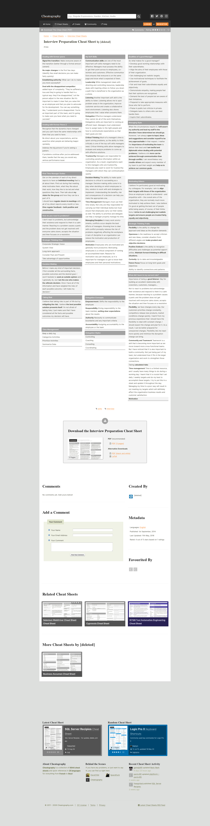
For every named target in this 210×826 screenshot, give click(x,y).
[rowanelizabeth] (131, 571)
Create (77, 24)
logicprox (135, 752)
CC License (82, 805)
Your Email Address (59, 535)
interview (110, 409)
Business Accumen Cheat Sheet (59, 674)
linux (70, 773)
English (143, 527)
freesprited (71, 746)
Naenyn (135, 746)
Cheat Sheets (62, 24)
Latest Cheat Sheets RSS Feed (152, 805)
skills (100, 409)
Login (147, 24)
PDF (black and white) (121, 453)
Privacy (102, 805)
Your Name (55, 530)
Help (105, 24)
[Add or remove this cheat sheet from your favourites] (168, 30)
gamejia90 (138, 767)
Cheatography (49, 767)
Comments (139, 30)
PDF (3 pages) (118, 443)
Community (92, 24)
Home (47, 24)
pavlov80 (138, 774)
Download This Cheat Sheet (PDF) (58, 30)
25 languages (74, 771)
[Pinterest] (161, 16)
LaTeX (114, 456)
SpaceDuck (115, 775)
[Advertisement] (105, 6)
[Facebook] (152, 16)
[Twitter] (157, 16)
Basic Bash (154, 767)
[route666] (135, 571)
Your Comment (57, 540)
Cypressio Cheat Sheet (97, 623)
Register (162, 24)
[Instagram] (166, 16)
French (62, 773)
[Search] (138, 16)
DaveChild (95, 775)
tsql (68, 752)
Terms (92, 805)
